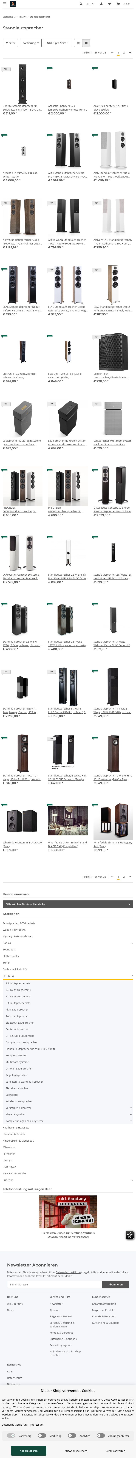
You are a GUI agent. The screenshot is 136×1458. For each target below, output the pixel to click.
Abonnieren (116, 1284)
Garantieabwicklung (104, 1303)
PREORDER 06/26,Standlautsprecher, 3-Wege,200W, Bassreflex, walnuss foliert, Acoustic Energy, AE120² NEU (67, 509)
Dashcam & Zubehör (15, 969)
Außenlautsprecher (17, 1016)
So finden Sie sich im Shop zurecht (65, 1353)
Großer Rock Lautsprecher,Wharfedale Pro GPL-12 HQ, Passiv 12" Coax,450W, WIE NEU (113, 375)
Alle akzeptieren (29, 1450)
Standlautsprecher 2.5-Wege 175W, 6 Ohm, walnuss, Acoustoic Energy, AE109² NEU (67, 643)
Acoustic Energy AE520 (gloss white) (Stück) (20, 174)
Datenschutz (14, 1378)
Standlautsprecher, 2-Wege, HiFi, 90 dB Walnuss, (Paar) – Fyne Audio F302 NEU (113, 777)
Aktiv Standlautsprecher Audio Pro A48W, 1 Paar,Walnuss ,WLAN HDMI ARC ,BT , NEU (22, 241)
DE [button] (89, 4)
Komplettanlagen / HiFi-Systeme (25, 1121)
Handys (7, 1160)
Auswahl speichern (76, 1451)
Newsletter (56, 1303)
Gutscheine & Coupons (63, 1339)
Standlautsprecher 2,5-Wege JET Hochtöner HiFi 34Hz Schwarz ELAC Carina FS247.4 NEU (112, 576)
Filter (11, 43)
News (10, 1310)
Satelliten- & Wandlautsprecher (24, 1081)
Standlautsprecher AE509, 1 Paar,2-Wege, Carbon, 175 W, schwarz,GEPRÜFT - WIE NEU (19, 710)
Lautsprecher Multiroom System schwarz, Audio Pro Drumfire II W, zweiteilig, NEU (68, 442)
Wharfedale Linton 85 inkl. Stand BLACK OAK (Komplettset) (67, 844)
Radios (7, 943)
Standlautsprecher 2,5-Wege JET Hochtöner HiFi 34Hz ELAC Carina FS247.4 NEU (67, 576)
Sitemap (54, 1310)
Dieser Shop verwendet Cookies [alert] (68, 1390)
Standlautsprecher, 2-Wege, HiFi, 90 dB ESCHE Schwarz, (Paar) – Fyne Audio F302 (67, 777)
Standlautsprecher (17, 1088)
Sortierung (29, 43)
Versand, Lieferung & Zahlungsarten (62, 1324)
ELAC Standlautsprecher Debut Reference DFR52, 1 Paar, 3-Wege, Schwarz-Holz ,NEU (22, 308)
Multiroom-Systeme (17, 1062)
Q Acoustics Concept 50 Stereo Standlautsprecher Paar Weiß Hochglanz (21, 576)
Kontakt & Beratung (61, 1332)
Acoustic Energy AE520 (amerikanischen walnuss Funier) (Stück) (67, 107)
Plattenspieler (11, 956)
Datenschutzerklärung (69, 1272)
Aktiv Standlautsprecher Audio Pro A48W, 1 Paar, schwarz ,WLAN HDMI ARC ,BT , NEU (67, 174)
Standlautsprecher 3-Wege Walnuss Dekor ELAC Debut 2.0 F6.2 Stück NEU (112, 643)
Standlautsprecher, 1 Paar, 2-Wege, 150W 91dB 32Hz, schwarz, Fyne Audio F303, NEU (113, 710)
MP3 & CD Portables (14, 1173)
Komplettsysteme (16, 1055)
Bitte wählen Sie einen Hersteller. (26, 904)
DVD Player (9, 1167)
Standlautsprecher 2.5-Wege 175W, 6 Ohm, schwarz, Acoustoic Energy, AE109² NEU (22, 643)
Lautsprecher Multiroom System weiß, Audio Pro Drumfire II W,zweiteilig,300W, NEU (113, 442)
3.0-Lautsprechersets (18, 990)
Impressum (36, 1424)
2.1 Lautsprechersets (18, 983)
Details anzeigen (115, 1451)
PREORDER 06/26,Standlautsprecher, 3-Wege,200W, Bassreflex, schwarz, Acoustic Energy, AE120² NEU (22, 509)
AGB (9, 1371)
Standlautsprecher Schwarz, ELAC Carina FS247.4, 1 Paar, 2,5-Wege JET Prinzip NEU (67, 710)
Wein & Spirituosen (14, 929)
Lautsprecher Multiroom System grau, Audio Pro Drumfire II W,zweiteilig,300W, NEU (22, 442)
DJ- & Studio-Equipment (20, 1035)
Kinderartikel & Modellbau (18, 1140)
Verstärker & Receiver (18, 1108)
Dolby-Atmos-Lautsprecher (21, 1042)
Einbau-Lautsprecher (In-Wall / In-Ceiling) (30, 1049)
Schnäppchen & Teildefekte (19, 923)
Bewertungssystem (61, 1345)
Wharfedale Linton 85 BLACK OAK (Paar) (22, 844)
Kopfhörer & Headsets (16, 1127)
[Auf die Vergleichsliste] (27, 70)
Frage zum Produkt (61, 1316)
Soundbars (9, 949)
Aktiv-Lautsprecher (17, 1009)
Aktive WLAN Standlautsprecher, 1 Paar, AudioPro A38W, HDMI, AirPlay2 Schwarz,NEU (67, 241)
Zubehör (8, 1180)
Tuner (6, 962)
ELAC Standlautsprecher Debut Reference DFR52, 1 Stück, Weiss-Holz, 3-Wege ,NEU (113, 308)
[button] (82, 3)
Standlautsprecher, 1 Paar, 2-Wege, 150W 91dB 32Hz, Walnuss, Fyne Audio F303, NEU (22, 777)
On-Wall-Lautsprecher (19, 1068)
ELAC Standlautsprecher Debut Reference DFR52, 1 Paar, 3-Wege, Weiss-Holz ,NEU (68, 308)
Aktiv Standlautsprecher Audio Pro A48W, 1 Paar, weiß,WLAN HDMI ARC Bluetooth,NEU (112, 174)
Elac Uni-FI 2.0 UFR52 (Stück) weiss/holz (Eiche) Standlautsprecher (64, 375)
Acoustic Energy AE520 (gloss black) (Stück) (111, 107)
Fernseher (9, 1153)
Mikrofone (9, 1147)
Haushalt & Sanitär (14, 1134)
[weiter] (130, 53)
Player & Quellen (16, 1114)
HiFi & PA (8, 975)
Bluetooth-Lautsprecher (20, 1022)
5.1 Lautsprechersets (18, 1003)
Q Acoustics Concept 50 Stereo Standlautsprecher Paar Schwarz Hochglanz (113, 509)
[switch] (11, 1435)
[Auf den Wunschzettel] (36, 70)
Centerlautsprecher (17, 1029)
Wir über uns (15, 1303)
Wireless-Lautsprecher (19, 1101)
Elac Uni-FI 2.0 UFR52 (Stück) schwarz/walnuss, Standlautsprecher (19, 375)
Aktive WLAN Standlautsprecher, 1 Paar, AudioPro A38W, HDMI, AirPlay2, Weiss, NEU (113, 241)
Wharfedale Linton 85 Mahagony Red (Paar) (113, 844)
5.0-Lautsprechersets (18, 996)
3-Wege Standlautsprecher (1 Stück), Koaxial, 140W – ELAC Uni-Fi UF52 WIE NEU (22, 107)
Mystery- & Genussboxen (17, 936)
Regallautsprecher (16, 1075)
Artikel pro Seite (56, 43)
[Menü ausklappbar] (4, 2)
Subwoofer (12, 1094)
